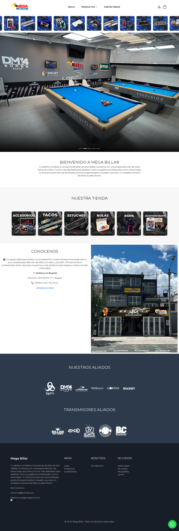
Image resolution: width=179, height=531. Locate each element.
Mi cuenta (122, 469)
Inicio (66, 466)
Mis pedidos (123, 472)
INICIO (71, 7)
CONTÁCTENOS (112, 7)
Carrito (121, 474)
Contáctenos (70, 472)
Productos (69, 469)
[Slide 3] (89, 148)
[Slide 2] (85, 148)
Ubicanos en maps (45, 288)
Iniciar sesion (124, 466)
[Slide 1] (81, 148)
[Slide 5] (98, 148)
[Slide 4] (94, 148)
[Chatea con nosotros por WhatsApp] (172, 524)
